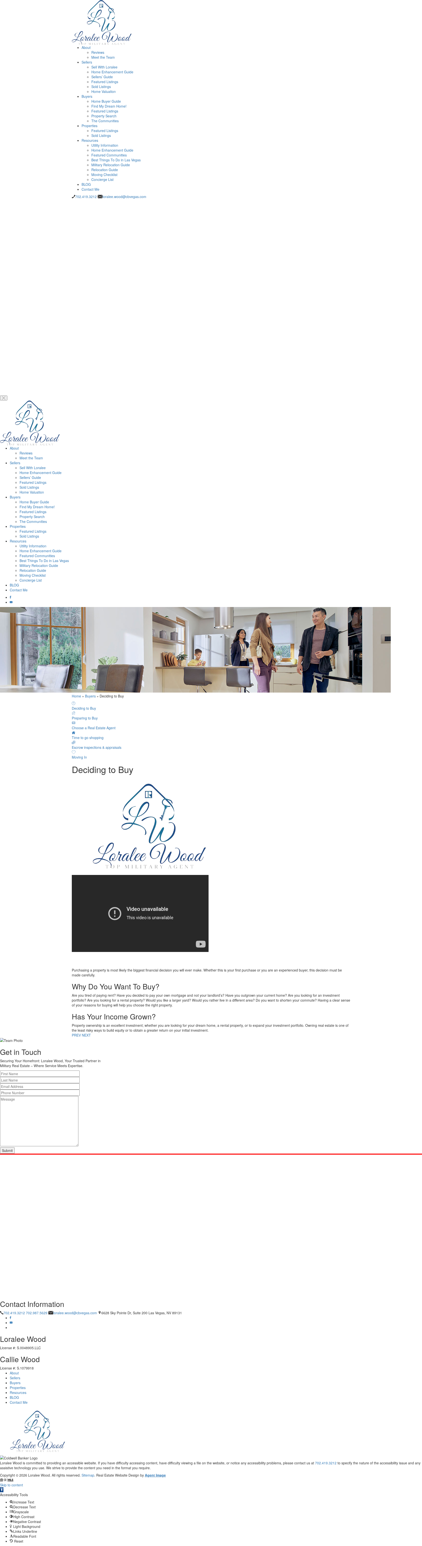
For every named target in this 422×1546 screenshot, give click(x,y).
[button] (1, 1489)
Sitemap (88, 1475)
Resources (90, 140)
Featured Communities (109, 155)
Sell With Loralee (104, 67)
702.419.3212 (86, 196)
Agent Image (155, 1475)
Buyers (87, 96)
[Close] (3, 398)
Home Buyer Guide (106, 101)
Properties (89, 125)
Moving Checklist (104, 174)
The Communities (105, 120)
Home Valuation (103, 91)
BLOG (86, 184)
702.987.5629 (36, 1312)
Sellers (87, 62)
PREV (76, 1035)
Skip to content (11, 1484)
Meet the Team (103, 57)
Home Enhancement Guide (112, 71)
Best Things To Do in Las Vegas (116, 159)
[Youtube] (11, 602)
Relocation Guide (104, 169)
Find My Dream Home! (109, 106)
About (86, 47)
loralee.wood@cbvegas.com (124, 196)
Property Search (103, 115)
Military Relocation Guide (110, 164)
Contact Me (90, 189)
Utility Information (104, 145)
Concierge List (102, 179)
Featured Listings (104, 81)
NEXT (86, 1035)
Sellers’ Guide (102, 76)
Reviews (97, 52)
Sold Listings (101, 86)
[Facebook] (10, 597)
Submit (7, 1150)
